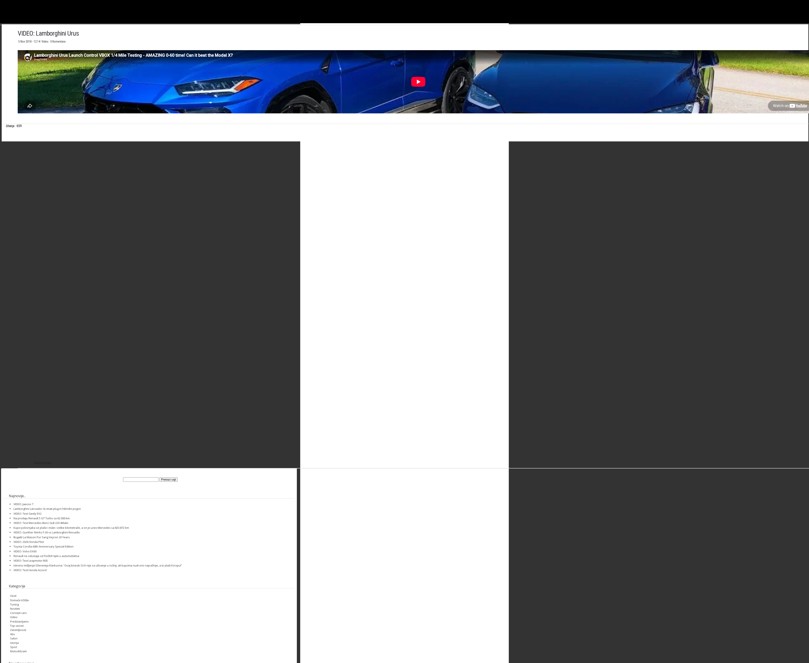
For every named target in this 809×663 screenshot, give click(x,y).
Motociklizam (18, 651)
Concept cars (18, 613)
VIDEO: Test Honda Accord (30, 570)
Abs (12, 634)
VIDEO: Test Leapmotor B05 (30, 560)
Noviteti (15, 609)
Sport (13, 647)
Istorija (14, 643)
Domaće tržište (19, 600)
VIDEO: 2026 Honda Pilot (28, 542)
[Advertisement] (418, 186)
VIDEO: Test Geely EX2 (27, 513)
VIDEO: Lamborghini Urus (48, 33)
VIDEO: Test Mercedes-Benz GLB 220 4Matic (40, 523)
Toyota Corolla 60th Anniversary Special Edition (43, 546)
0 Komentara (58, 41)
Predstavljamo (19, 621)
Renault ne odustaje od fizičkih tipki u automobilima (46, 556)
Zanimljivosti (18, 630)
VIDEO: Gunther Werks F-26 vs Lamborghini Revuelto (46, 532)
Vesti (13, 596)
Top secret (17, 626)
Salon (13, 638)
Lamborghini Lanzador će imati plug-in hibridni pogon (47, 509)
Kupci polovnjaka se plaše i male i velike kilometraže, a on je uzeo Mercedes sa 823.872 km (71, 528)
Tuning (14, 604)
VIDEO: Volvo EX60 (24, 551)
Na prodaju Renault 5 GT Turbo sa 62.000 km (41, 518)
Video (45, 41)
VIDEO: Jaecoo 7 (23, 504)
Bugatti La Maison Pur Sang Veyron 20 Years (41, 537)
